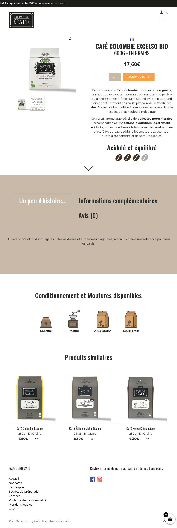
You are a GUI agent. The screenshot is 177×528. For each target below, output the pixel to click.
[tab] (43, 200)
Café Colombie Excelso (29, 428)
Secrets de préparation (24, 491)
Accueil (14, 478)
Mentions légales (20, 504)
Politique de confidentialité (27, 500)
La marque (16, 487)
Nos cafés (15, 483)
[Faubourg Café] (21, 20)
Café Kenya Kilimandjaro (140, 428)
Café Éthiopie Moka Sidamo (85, 428)
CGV (12, 509)
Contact (14, 496)
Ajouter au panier (139, 76)
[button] (70, 39)
